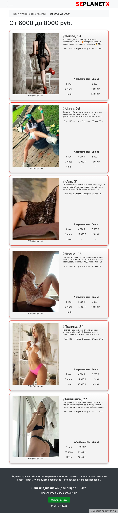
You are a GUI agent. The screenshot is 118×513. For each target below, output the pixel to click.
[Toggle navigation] (11, 4)
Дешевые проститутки (104, 510)
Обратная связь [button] (59, 500)
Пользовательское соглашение (59, 493)
